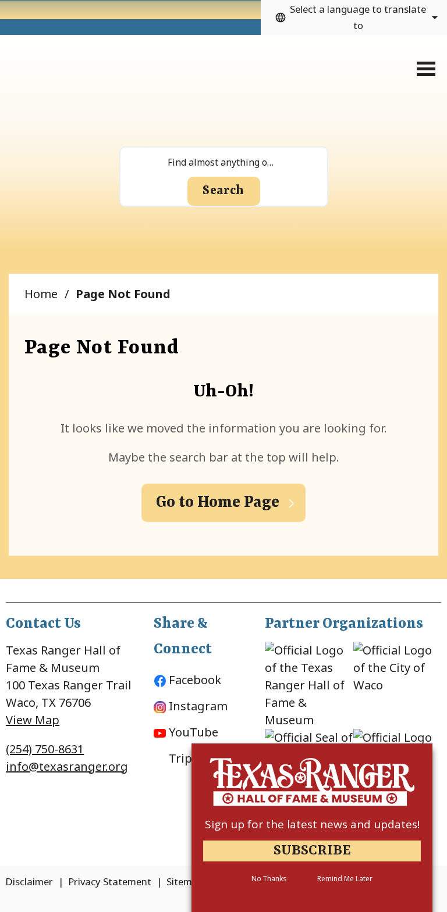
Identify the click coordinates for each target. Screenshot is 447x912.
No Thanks (268, 879)
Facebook (195, 680)
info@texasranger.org (67, 766)
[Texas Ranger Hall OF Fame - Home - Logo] (76, 73)
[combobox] (354, 17)
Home (41, 294)
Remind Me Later (344, 879)
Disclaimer (29, 881)
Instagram (198, 706)
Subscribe (312, 851)
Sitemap (185, 881)
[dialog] (311, 827)
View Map (32, 720)
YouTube (193, 732)
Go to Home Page (217, 502)
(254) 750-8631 (45, 749)
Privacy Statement (109, 881)
